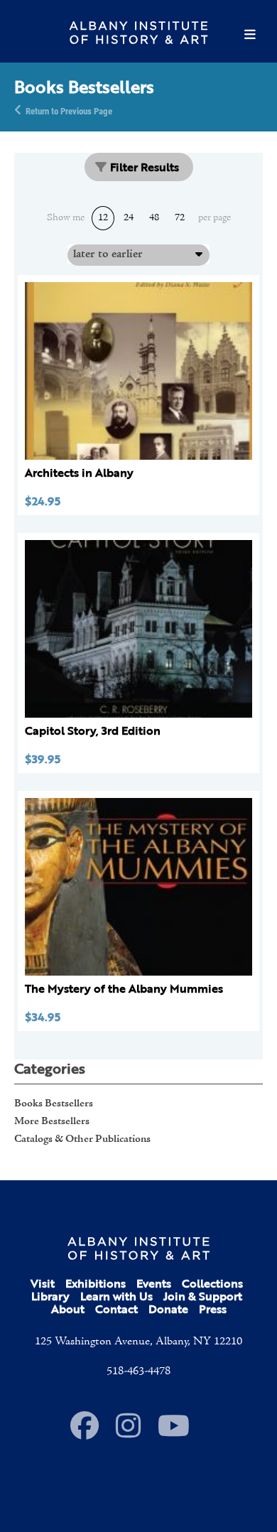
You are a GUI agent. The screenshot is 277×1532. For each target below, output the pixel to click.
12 (103, 218)
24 (129, 218)
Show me (66, 218)
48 (154, 218)
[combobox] (138, 254)
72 (180, 218)
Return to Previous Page (69, 110)
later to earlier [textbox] (108, 254)
